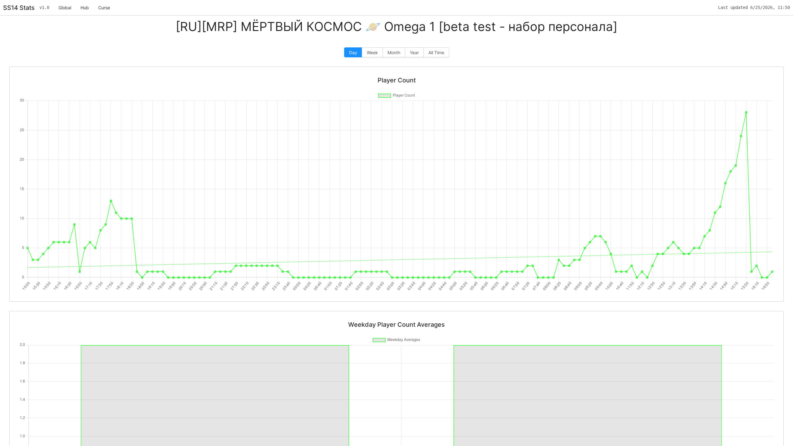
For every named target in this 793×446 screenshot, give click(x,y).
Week (372, 52)
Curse (104, 7)
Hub (85, 7)
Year (414, 52)
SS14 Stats (19, 7)
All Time (436, 52)
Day (353, 52)
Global (65, 7)
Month (394, 52)
